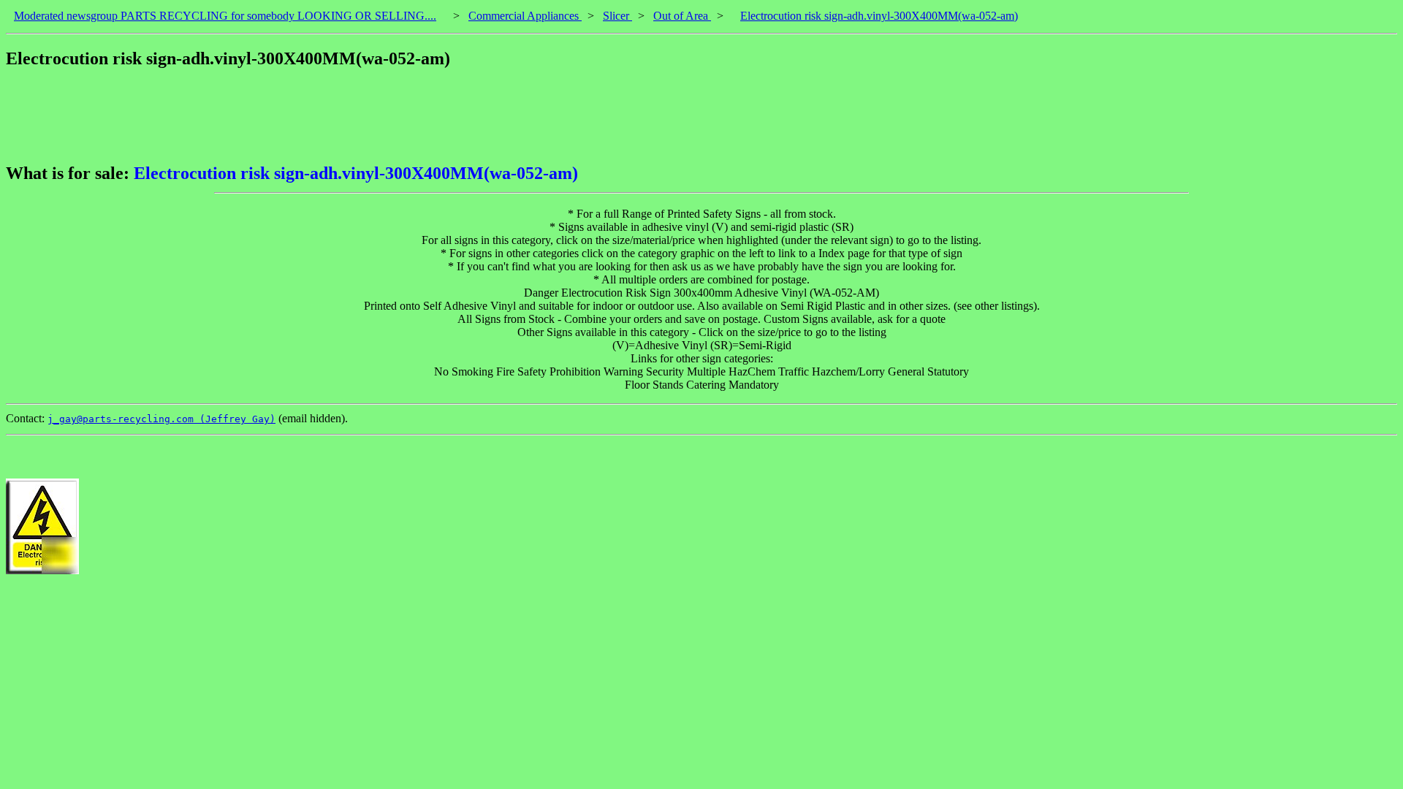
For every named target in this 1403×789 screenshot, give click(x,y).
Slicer (617, 15)
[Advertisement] (272, 116)
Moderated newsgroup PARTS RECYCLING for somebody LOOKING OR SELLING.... (225, 15)
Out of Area (682, 15)
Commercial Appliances (525, 15)
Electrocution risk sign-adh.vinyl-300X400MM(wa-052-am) (879, 15)
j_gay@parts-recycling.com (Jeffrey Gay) (161, 418)
